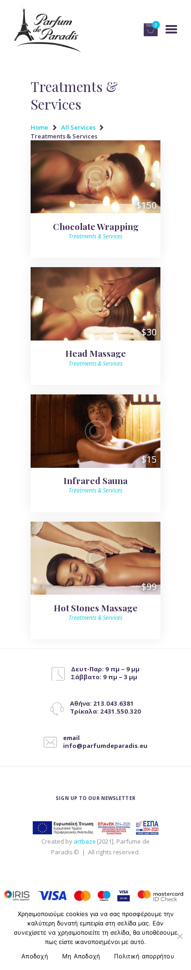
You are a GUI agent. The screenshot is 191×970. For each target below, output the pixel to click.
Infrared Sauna (95, 480)
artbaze (85, 841)
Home (39, 127)
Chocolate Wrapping (96, 226)
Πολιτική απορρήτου (144, 956)
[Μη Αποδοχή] (179, 936)
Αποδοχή (34, 956)
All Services (78, 127)
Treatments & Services (95, 236)
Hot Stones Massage (96, 607)
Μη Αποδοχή (81, 956)
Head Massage (95, 353)
